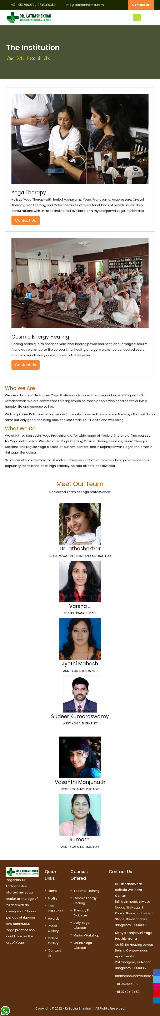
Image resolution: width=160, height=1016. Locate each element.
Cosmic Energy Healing (85, 900)
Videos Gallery (53, 940)
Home (52, 890)
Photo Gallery (53, 928)
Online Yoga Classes (83, 945)
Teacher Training (86, 890)
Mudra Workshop (86, 935)
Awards (53, 918)
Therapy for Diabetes (83, 912)
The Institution (56, 908)
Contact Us (141, 5)
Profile (53, 898)
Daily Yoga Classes (82, 925)
